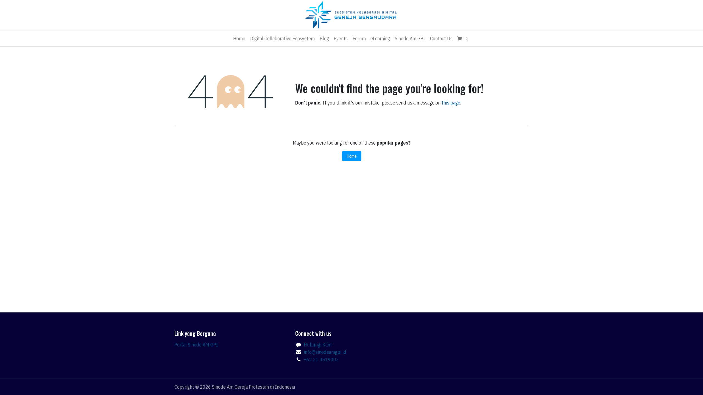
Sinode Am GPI (410, 38)
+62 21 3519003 (321, 359)
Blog (324, 38)
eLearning (380, 38)
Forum (359, 38)
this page (451, 103)
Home (239, 38)
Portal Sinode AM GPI (196, 345)
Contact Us (441, 38)
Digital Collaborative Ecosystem (282, 38)
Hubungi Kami (318, 345)
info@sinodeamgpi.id (325, 352)
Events (341, 38)
